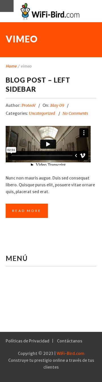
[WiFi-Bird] (51, 11)
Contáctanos (69, 341)
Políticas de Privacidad (27, 341)
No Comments (75, 113)
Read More (26, 211)
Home (11, 66)
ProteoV (29, 105)
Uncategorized (42, 113)
